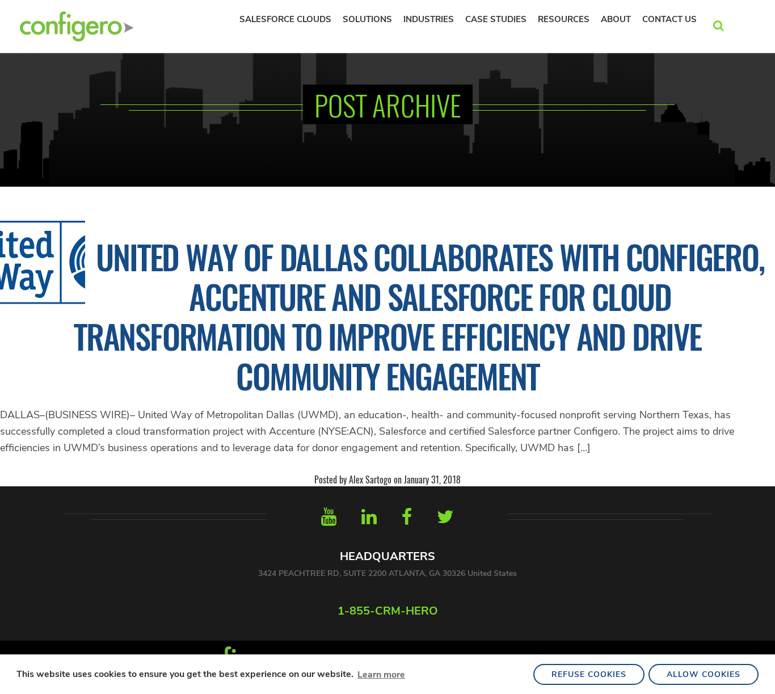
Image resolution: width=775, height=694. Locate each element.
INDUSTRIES (428, 19)
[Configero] (76, 25)
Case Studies (496, 19)
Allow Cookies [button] (703, 674)
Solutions (367, 19)
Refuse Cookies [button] (588, 674)
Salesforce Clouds (285, 19)
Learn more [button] (381, 674)
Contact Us (669, 19)
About (616, 19)
